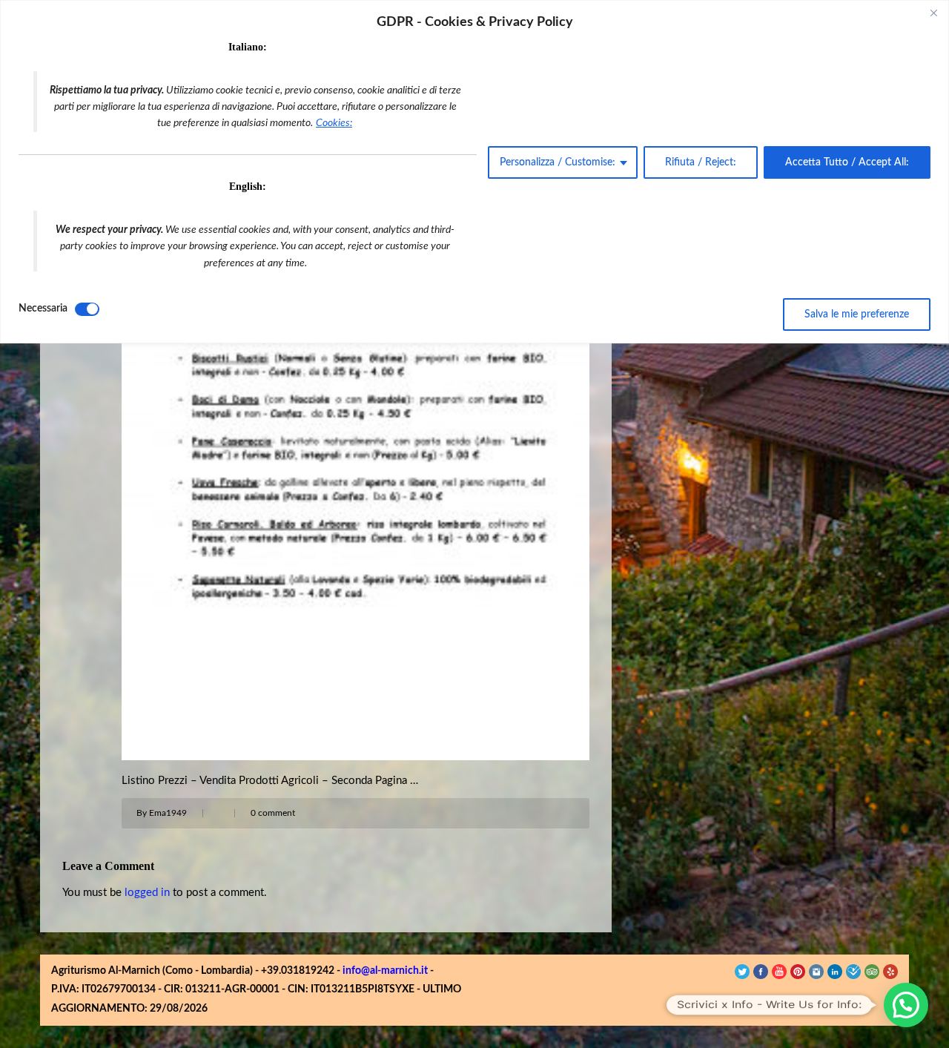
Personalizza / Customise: (557, 162)
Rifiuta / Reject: (700, 162)
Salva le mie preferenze (856, 314)
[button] (906, 1005)
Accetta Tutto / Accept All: (847, 162)
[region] (474, 171)
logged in (147, 892)
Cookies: (334, 123)
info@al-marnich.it (385, 971)
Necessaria (43, 308)
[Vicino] (933, 13)
